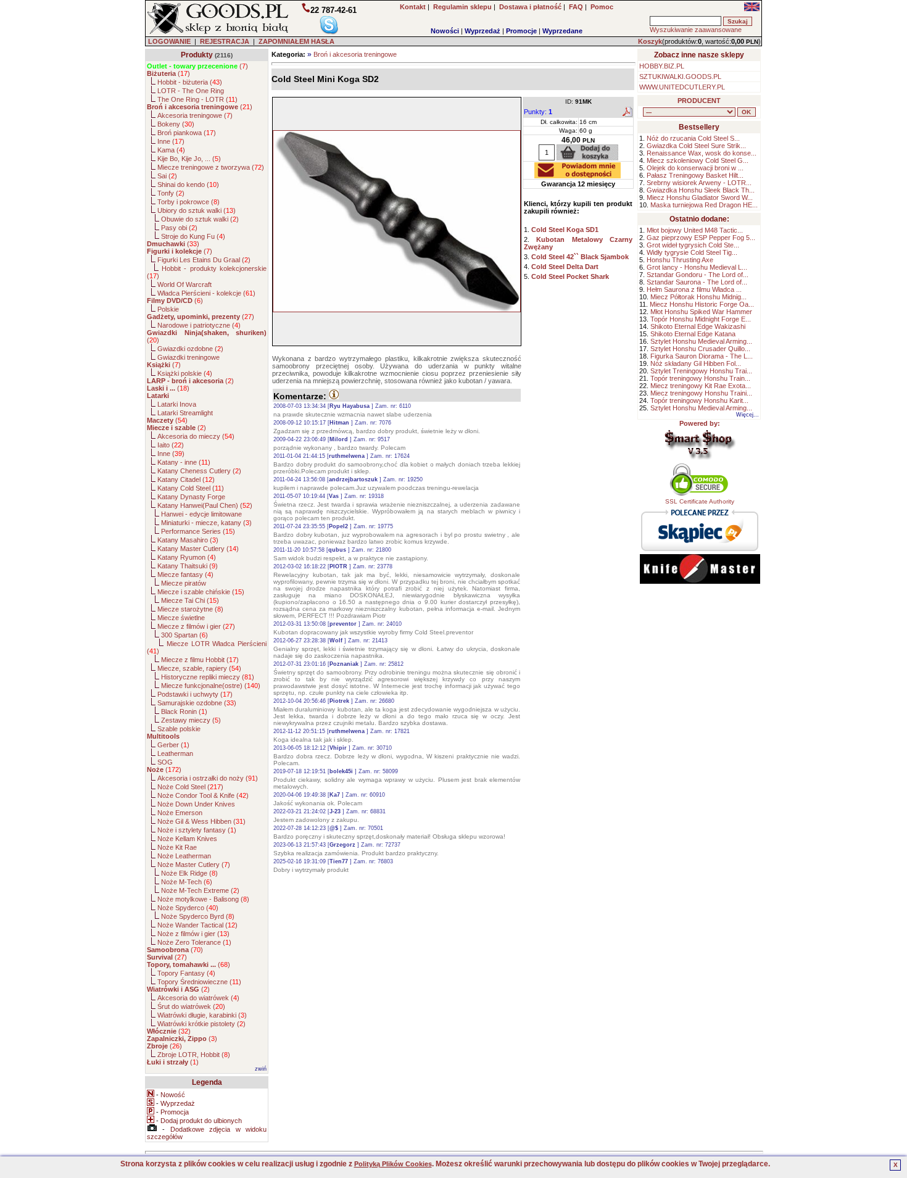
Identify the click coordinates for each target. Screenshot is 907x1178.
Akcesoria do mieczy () (195, 436)
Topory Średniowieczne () (199, 981)
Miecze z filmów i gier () (196, 626)
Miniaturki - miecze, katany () (206, 522)
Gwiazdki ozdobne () (190, 348)
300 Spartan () (184, 635)
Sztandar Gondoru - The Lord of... (697, 274)
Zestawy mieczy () (191, 720)
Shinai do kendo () (188, 184)
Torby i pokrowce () (188, 201)
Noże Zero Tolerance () (194, 942)
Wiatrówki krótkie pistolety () (201, 1023)
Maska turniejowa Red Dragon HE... (704, 205)
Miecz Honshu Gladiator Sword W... (700, 197)
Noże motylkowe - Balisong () (203, 899)
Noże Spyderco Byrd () (197, 916)
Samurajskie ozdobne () (196, 703)
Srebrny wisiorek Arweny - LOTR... (699, 182)
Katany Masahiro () (187, 540)
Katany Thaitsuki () (187, 566)
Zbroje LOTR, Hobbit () (193, 1054)
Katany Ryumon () (186, 557)
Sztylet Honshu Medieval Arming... (701, 341)
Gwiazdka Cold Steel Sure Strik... (696, 145)
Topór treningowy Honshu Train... (700, 378)
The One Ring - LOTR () (197, 99)
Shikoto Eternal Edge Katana (692, 334)
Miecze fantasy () (185, 574)
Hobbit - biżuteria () (189, 82)
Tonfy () (170, 193)
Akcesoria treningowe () (195, 115)
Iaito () (170, 445)
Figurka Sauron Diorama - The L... (701, 356)
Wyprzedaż (482, 31)
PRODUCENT (699, 100)
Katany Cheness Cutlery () (199, 471)
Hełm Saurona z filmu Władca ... (694, 289)
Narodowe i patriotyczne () (199, 325)
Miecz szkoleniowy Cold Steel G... (697, 160)
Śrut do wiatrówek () (191, 1006)
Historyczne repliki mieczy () (207, 677)
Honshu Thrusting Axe (680, 259)
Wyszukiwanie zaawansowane (696, 29)
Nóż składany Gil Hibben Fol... (695, 363)
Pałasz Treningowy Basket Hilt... (695, 175)
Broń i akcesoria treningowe (355, 54)
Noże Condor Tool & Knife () (203, 795)
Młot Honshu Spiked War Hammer (701, 311)
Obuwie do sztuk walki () (200, 219)
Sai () (167, 176)
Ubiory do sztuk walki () (196, 210)
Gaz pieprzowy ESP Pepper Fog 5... (701, 237)
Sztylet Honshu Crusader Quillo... (700, 348)
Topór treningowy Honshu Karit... (699, 400)
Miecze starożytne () (190, 609)
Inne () (170, 141)
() (197, 66)
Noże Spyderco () (187, 907)
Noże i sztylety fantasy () (196, 830)
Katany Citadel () (186, 479)
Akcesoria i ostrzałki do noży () (207, 778)
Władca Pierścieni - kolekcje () (206, 293)
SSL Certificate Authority (699, 501)
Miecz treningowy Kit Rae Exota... (700, 385)
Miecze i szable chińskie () (200, 591)
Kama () (171, 150)
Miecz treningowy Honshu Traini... (701, 393)
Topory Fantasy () (186, 973)
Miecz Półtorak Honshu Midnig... (698, 297)
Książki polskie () (184, 373)
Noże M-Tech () (186, 882)
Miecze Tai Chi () (190, 600)
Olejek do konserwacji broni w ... (695, 168)
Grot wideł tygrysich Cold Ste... (693, 245)
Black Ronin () (184, 711)
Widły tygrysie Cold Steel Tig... (692, 252)
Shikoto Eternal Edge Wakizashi (697, 326)
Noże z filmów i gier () (193, 933)
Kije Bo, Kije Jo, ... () (189, 158)
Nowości (445, 31)
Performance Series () (198, 531)
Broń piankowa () (186, 132)
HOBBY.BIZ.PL (661, 66)
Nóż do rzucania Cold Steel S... (693, 138)
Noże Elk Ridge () (189, 873)
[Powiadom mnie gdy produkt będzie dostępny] (577, 174)
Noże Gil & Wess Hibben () (201, 821)
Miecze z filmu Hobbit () (200, 659)
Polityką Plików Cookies (393, 1164)
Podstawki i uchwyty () (195, 694)
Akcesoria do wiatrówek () (198, 998)
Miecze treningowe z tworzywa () (210, 167)
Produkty (197, 55)
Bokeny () (175, 124)
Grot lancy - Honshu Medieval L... (697, 267)
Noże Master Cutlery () (193, 864)
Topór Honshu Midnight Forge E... (700, 319)
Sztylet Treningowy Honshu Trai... (701, 371)
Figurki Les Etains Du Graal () (204, 259)
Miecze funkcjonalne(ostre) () (210, 685)
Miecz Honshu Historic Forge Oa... (702, 304)
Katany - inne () (183, 462)
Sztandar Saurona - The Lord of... (697, 282)
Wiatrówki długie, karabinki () (202, 1015)
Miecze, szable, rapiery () (199, 668)
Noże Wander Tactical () (197, 925)
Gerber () (173, 745)
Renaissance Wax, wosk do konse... (701, 153)
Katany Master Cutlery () (198, 548)
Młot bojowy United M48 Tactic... (695, 230)
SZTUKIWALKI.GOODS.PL (680, 76)
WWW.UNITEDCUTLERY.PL (682, 87)
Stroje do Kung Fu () (193, 236)
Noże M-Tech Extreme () (200, 890)
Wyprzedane (562, 31)
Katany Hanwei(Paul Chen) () (204, 505)
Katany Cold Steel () (190, 488)
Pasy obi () (179, 227)
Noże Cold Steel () (190, 786)
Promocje (521, 31)
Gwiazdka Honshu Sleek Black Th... (701, 190)
